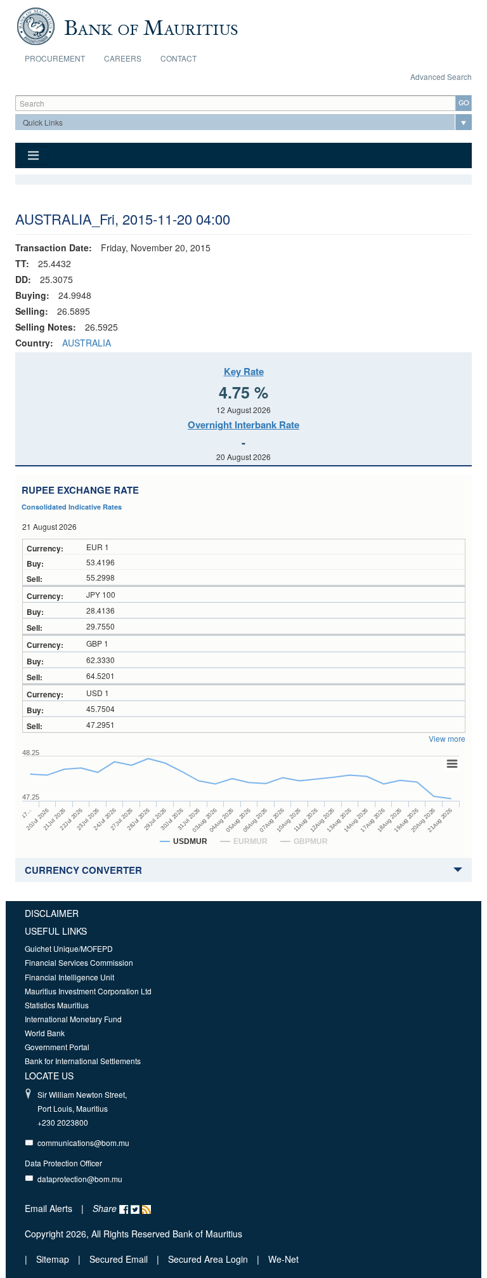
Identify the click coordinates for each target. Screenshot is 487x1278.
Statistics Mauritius (57, 1004)
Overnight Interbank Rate (243, 424)
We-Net (283, 1259)
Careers (122, 58)
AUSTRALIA (86, 342)
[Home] (127, 24)
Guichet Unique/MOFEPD (69, 948)
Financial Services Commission (79, 962)
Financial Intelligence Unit (69, 977)
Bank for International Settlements (83, 1060)
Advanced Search (441, 76)
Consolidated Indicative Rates (72, 506)
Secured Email (118, 1259)
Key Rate (244, 371)
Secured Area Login (208, 1259)
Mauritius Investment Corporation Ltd (88, 990)
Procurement (55, 58)
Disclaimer (52, 913)
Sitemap (54, 1259)
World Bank (45, 1032)
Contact (178, 58)
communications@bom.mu (83, 1142)
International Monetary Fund (73, 1018)
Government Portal (57, 1046)
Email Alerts (48, 1208)
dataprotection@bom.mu (79, 1178)
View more (447, 738)
